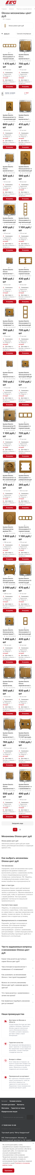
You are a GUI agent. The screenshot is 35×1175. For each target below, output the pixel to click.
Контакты (20, 1104)
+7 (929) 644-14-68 (9, 1125)
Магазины (5, 1108)
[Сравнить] (13, 44)
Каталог (4, 1101)
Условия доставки (8, 1104)
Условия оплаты (15, 1101)
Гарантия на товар (18, 1108)
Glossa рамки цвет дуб (10, 841)
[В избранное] (13, 41)
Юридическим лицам (9, 1111)
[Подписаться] (30, 1117)
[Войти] (27, 3)
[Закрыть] (33, 1143)
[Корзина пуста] (32, 3)
